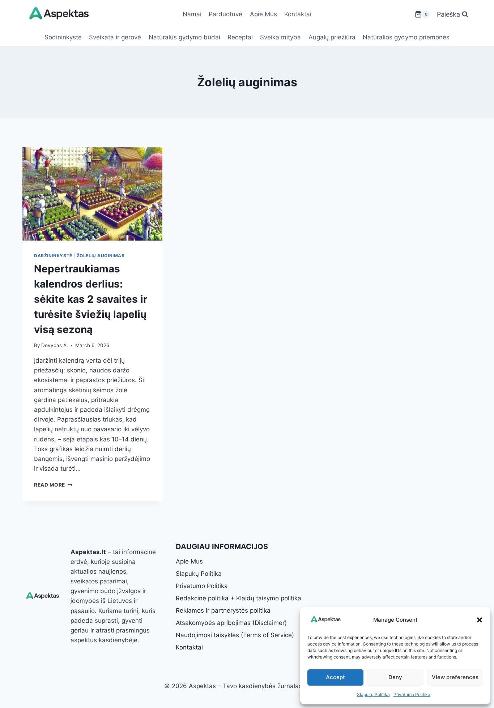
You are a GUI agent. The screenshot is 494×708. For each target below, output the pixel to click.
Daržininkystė (53, 255)
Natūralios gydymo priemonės (406, 37)
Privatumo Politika (411, 694)
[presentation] (92, 194)
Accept (335, 677)
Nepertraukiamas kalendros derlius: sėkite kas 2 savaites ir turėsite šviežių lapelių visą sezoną (90, 299)
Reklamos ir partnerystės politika (223, 610)
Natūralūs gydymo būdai (184, 37)
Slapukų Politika (373, 694)
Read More (53, 485)
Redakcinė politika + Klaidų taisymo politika (238, 598)
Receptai (240, 37)
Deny (395, 677)
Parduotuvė (225, 14)
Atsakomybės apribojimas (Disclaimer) (231, 622)
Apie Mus (263, 14)
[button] (479, 619)
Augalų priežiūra (331, 37)
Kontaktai (297, 14)
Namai (192, 14)
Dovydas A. (54, 345)
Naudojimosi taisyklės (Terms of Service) (235, 635)
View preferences (455, 677)
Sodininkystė (63, 37)
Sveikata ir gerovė (115, 37)
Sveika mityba (280, 37)
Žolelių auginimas (101, 255)
